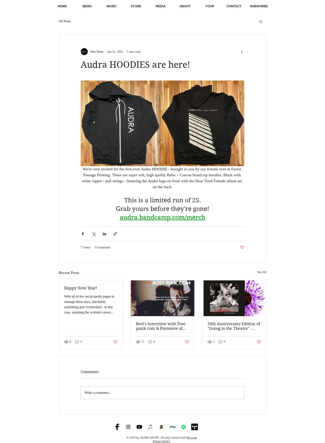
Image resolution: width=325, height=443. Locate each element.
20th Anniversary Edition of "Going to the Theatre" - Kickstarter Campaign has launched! (234, 326)
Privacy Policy (161, 441)
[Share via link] (115, 234)
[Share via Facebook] (83, 234)
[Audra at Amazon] (161, 427)
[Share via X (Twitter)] (94, 234)
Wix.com (191, 437)
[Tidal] (194, 427)
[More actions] (241, 51)
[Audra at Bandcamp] (172, 427)
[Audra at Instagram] (128, 427)
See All (261, 272)
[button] (160, 6)
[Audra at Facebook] (117, 427)
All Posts (65, 21)
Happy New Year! (80, 288)
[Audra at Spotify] (183, 427)
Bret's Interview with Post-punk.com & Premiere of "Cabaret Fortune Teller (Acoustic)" (161, 326)
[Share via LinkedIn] (104, 234)
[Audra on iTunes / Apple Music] (150, 427)
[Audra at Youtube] (139, 427)
